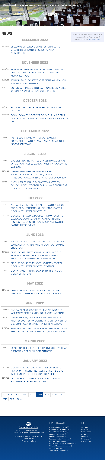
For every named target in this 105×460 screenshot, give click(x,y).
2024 (25, 394)
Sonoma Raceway (56, 448)
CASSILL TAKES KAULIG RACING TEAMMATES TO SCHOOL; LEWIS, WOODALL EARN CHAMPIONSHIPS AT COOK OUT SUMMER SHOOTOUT (39, 185)
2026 (10, 394)
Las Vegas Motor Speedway (59, 439)
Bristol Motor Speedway (58, 427)
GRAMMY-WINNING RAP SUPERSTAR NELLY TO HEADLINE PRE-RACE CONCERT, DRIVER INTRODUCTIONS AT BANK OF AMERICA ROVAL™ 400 (38, 174)
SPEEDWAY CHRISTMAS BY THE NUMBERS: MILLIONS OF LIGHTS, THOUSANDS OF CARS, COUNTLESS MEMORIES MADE (38, 72)
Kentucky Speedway (56, 436)
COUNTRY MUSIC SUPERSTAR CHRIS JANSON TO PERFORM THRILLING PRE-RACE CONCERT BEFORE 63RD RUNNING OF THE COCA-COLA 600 (37, 370)
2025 (17, 394)
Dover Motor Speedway (58, 432)
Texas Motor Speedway (57, 451)
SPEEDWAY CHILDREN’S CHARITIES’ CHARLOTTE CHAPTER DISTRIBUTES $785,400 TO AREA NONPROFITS (35, 49)
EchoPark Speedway (56, 434)
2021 (47, 394)
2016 (19, 399)
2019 (61, 394)
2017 (12, 399)
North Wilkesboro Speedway (59, 446)
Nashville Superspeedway (58, 441)
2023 (32, 394)
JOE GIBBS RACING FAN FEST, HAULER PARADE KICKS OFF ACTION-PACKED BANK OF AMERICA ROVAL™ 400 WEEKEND (39, 163)
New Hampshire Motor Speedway (61, 444)
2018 (5, 399)
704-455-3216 (94, 39)
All (4, 394)
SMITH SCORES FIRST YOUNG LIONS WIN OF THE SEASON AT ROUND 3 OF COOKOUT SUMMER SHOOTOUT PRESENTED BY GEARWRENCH (36, 255)
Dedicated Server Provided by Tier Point (28, 436)
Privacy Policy (29, 439)
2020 (54, 394)
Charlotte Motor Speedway (59, 429)
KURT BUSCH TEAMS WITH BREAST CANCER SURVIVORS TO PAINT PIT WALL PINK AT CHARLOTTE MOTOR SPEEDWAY (38, 141)
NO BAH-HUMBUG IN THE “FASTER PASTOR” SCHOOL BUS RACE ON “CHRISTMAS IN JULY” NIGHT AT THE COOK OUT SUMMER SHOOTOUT (38, 208)
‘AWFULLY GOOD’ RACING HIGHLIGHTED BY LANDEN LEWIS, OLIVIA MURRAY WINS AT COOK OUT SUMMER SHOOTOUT (38, 244)
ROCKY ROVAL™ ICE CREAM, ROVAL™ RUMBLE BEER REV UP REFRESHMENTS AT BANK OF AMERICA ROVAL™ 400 (39, 118)
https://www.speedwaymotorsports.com (29, 433)
